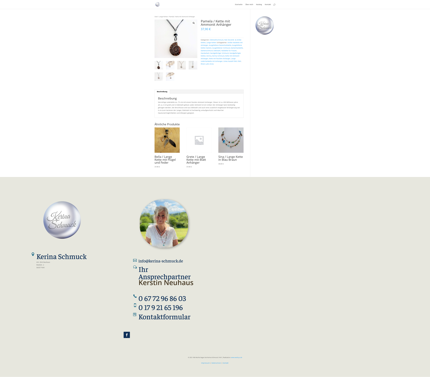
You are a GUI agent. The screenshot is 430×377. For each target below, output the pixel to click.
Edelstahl (217, 51)
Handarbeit (205, 53)
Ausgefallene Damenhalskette (220, 45)
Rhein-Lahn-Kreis (207, 64)
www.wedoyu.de (236, 357)
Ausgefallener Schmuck (221, 48)
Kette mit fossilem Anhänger (219, 58)
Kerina (208, 56)
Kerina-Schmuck (218, 56)
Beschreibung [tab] (162, 91)
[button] (194, 23)
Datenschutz (216, 363)
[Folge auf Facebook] (127, 335)
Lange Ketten (163, 17)
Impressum (205, 363)
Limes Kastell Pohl (230, 61)
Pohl (239, 61)
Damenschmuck (207, 51)
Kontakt (225, 363)
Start (156, 17)
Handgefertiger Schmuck (219, 53)
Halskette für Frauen (229, 51)
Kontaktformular (164, 316)
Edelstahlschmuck (216, 40)
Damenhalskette (237, 48)
